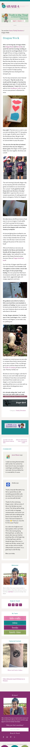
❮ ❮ (4, 439)
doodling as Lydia (15, 88)
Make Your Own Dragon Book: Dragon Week (8, 441)
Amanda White (10, 744)
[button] (15, 25)
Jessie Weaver (16, 455)
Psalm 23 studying (10, 367)
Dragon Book (9, 47)
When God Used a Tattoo (15, 670)
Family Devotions (21, 410)
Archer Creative (23, 744)
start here (10, 591)
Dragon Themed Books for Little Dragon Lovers (21, 441)
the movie (19, 47)
